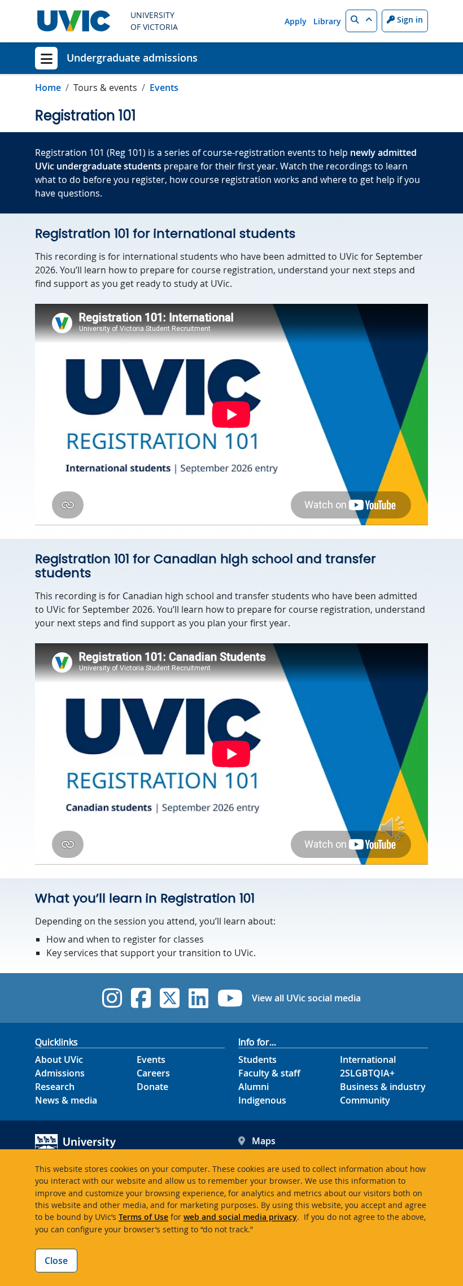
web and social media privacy (240, 1216)
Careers (153, 1073)
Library (327, 21)
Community (365, 1100)
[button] (361, 21)
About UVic (59, 1059)
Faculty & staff (269, 1073)
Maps (264, 1141)
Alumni (253, 1086)
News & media (66, 1100)
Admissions (60, 1073)
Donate (152, 1086)
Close (56, 1260)
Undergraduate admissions (132, 57)
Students (257, 1059)
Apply (296, 21)
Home (48, 87)
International (368, 1059)
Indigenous (262, 1100)
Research (55, 1086)
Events (164, 87)
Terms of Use (143, 1216)
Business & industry (383, 1086)
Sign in (409, 19)
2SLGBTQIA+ (367, 1073)
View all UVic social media (306, 998)
